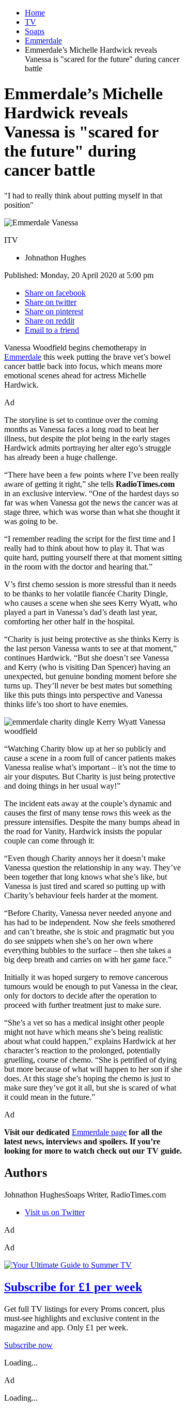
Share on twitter (50, 302)
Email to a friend (52, 330)
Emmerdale (43, 40)
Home (35, 12)
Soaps (34, 31)
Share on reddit (49, 320)
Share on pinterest (54, 311)
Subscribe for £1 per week (73, 1287)
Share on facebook (55, 292)
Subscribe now (28, 1345)
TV (30, 22)
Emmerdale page (99, 1132)
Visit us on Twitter (55, 1212)
